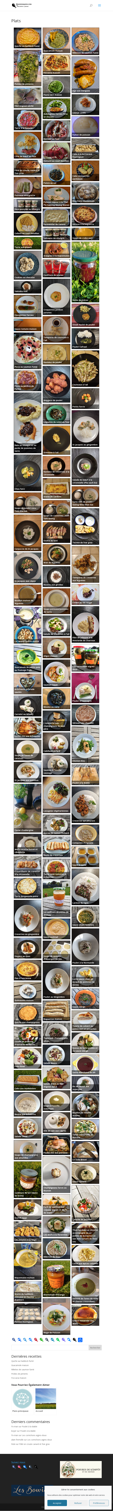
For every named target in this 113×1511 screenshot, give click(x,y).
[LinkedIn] (52, 1340)
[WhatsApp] (41, 1340)
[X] (74, 1340)
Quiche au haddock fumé (22, 1361)
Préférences (99, 1503)
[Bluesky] (30, 1340)
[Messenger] (69, 1340)
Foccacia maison (18, 1378)
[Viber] (63, 1340)
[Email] (19, 1340)
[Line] (58, 1340)
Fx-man (14, 1426)
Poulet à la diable (29, 1426)
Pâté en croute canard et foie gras (34, 1444)
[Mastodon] (25, 1340)
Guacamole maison (20, 1365)
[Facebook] (14, 1340)
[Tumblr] (47, 1340)
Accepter (57, 1503)
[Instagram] (19, 1467)
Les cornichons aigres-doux (34, 1435)
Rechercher (95, 1347)
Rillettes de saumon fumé (22, 1369)
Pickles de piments (19, 1373)
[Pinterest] (36, 1340)
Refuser (78, 1503)
